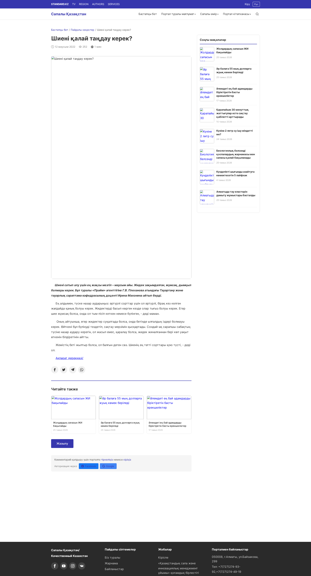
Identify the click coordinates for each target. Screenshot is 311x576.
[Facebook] (54, 369)
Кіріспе (163, 557)
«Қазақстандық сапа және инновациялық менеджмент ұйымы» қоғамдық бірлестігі (178, 568)
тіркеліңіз (107, 459)
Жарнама (111, 563)
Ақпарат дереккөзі (69, 358)
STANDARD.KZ (60, 4)
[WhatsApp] (81, 369)
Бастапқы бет (148, 14)
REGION (84, 4)
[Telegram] (72, 369)
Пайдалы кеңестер (82, 29)
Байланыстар (114, 569)
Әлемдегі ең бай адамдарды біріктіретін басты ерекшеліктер (234, 92)
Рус (256, 4)
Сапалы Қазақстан (68, 14)
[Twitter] (63, 369)
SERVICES (114, 4)
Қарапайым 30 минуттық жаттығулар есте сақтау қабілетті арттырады (232, 113)
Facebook (90, 466)
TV (73, 4)
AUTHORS (98, 4)
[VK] (81, 566)
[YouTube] (63, 566)
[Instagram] (72, 566)
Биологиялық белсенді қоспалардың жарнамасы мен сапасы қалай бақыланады (235, 154)
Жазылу (62, 443)
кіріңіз (127, 459)
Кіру (247, 4)
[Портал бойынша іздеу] (257, 14)
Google (110, 466)
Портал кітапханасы (236, 14)
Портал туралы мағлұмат (177, 14)
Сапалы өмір (208, 14)
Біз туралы (112, 557)
